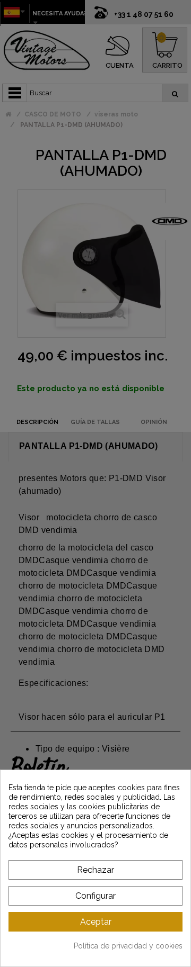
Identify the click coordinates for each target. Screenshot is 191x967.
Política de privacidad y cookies (128, 946)
